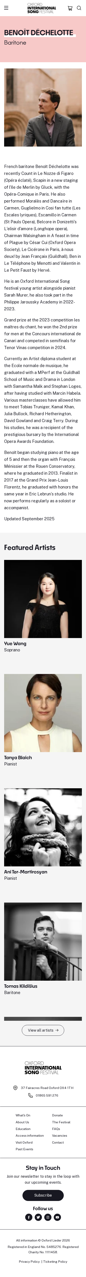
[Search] (79, 8)
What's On (23, 1115)
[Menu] (6, 8)
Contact (58, 1142)
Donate (57, 1115)
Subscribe (43, 1195)
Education (23, 1129)
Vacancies (59, 1135)
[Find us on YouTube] (57, 1217)
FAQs (56, 1129)
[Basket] (70, 8)
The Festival (61, 1122)
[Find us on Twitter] (38, 1217)
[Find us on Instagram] (48, 1217)
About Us (22, 1122)
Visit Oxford (24, 1142)
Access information (30, 1135)
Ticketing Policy (55, 1261)
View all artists (40, 1030)
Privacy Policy (29, 1261)
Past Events (24, 1149)
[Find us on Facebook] (29, 1217)
